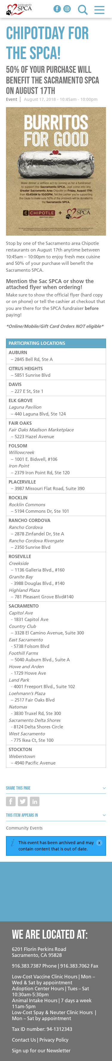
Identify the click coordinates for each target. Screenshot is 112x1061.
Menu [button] (99, 9)
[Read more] (56, 171)
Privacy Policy (53, 1040)
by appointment (54, 983)
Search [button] (83, 9)
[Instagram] (67, 9)
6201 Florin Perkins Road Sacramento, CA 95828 (39, 952)
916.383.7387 (26, 966)
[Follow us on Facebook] (57, 9)
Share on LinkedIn (34, 801)
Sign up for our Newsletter (41, 1051)
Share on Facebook (11, 801)
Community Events (24, 828)
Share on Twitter (22, 801)
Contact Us (24, 1040)
